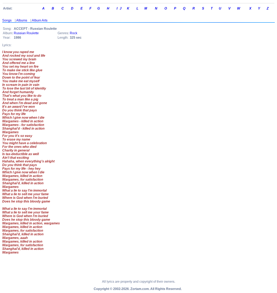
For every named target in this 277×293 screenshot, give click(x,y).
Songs (7, 20)
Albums (21, 20)
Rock (73, 33)
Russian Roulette (26, 33)
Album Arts (39, 20)
